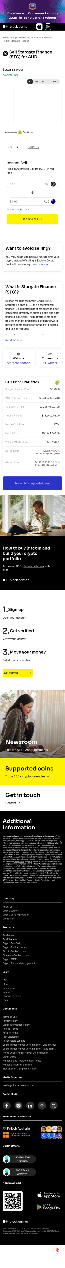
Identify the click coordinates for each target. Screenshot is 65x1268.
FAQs (30, 861)
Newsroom (9, 988)
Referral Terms (10, 1028)
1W (36, 81)
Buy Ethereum (10, 939)
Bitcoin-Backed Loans (14, 951)
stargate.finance (18, 363)
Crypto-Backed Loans (15, 947)
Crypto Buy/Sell (11, 943)
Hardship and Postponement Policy (22, 1060)
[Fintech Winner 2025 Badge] (59, 1129)
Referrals (7, 992)
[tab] (12, 147)
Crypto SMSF (9, 959)
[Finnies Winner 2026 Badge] (59, 1136)
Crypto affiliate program (16, 914)
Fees (5, 1000)
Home (6, 37)
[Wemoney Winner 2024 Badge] (49, 1129)
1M (42, 81)
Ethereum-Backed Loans (16, 955)
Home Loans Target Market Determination (25, 1052)
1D (30, 81)
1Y (49, 81)
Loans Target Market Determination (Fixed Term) (29, 1048)
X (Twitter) (49, 363)
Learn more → (40, 264)
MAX (55, 81)
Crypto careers (11, 910)
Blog (5, 984)
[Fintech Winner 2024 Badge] (44, 1129)
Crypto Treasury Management (19, 963)
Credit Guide (9, 1056)
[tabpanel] (32, 192)
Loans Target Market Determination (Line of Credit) (30, 1044)
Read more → (13, 340)
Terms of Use (19, 861)
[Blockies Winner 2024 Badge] (54, 1129)
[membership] (16, 1128)
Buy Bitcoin (8, 935)
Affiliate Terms (10, 1032)
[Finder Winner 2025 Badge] (44, 1136)
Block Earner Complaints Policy (19, 1068)
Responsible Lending (14, 1040)
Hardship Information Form (17, 1064)
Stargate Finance (43, 37)
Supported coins (21, 37)
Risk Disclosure (11, 1036)
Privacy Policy (10, 1020)
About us (7, 906)
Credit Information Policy (16, 1024)
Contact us (9, 918)
